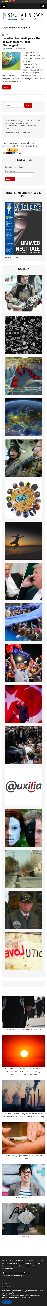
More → (7, 87)
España (6, 1)
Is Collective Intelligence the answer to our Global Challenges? (21, 41)
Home (4, 1283)
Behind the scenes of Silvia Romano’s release (23, 1029)
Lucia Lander (8, 49)
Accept (7, 1302)
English (13, 1)
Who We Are (6, 1287)
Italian (10, 1)
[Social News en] (23, 15)
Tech (6, 35)
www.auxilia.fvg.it (21, 1273)
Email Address (10, 171)
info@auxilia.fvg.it (16, 1275)
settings (27, 1297)
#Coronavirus (23, 1237)
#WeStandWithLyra (23, 1197)
